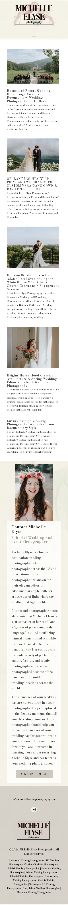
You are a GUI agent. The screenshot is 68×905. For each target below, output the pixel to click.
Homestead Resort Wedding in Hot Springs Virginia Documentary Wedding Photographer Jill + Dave (30, 95)
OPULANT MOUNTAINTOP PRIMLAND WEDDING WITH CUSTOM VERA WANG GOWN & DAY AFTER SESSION (32, 184)
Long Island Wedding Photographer (41, 888)
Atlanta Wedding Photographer (41, 872)
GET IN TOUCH (34, 774)
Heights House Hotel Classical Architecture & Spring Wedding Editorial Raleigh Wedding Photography (32, 380)
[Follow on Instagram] (34, 809)
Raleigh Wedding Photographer (24, 868)
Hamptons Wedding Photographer (34, 892)
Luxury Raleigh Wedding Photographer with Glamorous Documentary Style (31, 424)
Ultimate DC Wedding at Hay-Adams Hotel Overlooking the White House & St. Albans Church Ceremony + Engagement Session (33, 282)
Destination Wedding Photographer (26, 860)
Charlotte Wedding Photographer (41, 864)
